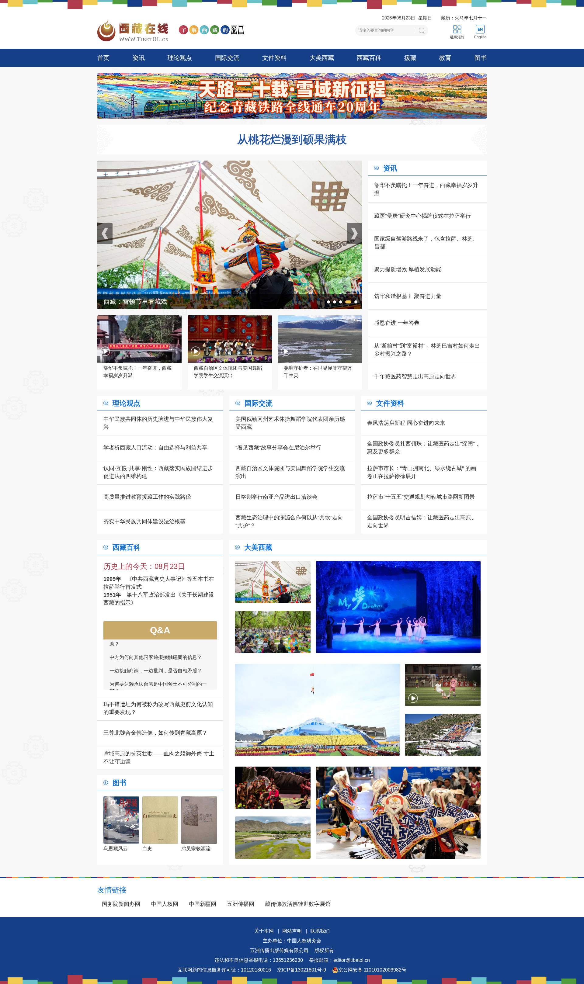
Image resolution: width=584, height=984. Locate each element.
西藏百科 (369, 57)
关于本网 (264, 931)
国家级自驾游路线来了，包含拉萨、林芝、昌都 (426, 243)
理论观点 (180, 57)
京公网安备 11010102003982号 (372, 969)
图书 (480, 57)
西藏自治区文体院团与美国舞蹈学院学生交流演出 (290, 472)
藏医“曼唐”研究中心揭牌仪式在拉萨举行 (422, 216)
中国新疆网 (202, 904)
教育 (445, 57)
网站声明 (292, 931)
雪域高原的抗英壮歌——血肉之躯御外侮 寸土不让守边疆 (158, 757)
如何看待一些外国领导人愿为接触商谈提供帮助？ (158, 682)
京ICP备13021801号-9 (301, 969)
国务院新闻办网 (121, 904)
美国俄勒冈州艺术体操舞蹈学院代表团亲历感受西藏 (290, 423)
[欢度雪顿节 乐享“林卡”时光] (229, 164)
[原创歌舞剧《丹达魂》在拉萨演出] (273, 788)
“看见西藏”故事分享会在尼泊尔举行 (278, 448)
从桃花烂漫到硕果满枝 (292, 139)
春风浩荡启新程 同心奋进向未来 (406, 423)
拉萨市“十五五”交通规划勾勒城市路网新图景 (421, 497)
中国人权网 (164, 904)
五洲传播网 (240, 904)
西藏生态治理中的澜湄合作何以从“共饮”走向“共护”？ (289, 521)
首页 (103, 57)
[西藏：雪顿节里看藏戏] (273, 582)
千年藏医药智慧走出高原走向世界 (415, 376)
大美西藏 (322, 57)
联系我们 (320, 931)
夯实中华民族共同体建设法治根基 (144, 521)
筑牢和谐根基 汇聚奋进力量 (407, 296)
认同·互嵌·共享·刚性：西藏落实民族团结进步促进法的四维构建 (158, 472)
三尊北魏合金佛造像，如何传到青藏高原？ (155, 733)
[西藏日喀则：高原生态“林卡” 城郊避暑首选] (273, 837)
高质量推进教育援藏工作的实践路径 (147, 497)
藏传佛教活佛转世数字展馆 (298, 904)
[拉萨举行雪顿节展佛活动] (443, 735)
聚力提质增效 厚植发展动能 (407, 269)
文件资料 (274, 57)
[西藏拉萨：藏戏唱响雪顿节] (398, 813)
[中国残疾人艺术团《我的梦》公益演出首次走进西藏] (398, 607)
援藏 (410, 57)
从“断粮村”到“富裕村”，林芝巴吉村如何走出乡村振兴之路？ (427, 350)
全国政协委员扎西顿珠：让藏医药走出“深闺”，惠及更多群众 (423, 448)
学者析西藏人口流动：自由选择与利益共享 (155, 448)
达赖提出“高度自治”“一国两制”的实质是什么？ (158, 664)
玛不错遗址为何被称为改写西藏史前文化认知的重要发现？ (158, 708)
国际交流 (227, 57)
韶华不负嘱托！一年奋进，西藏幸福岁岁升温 (426, 189)
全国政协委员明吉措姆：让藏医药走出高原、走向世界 (422, 521)
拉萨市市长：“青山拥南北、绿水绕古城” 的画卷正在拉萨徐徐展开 (421, 472)
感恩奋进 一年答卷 (396, 323)
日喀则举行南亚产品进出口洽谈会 (276, 497)
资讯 (139, 57)
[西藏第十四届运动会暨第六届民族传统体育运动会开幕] (317, 710)
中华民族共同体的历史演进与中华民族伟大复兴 (158, 423)
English (480, 37)
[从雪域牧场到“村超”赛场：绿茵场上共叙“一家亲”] (443, 685)
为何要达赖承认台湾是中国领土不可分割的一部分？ (158, 648)
